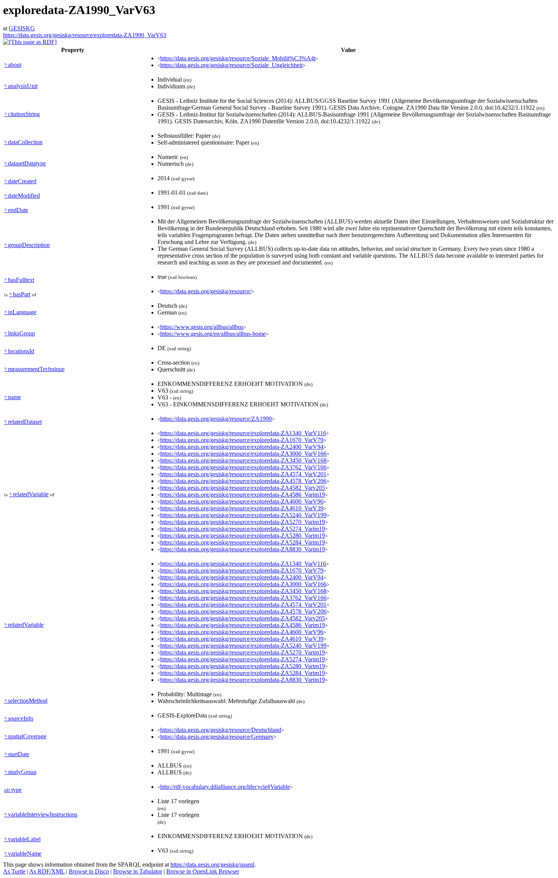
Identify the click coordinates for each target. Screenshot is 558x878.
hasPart (19, 294)
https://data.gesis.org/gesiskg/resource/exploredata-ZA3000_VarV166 (243, 453)
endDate (16, 210)
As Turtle (14, 871)
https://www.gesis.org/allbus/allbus (201, 327)
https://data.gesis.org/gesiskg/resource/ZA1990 (216, 418)
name (12, 397)
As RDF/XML (47, 871)
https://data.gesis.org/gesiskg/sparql (212, 864)
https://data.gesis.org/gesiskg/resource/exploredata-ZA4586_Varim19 (242, 494)
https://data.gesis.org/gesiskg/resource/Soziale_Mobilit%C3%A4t (237, 58)
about (12, 64)
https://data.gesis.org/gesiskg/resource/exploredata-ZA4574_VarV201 (243, 474)
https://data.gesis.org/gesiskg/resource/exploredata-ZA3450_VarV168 (243, 460)
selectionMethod (25, 700)
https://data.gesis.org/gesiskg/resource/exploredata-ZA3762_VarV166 (243, 467)
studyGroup (20, 772)
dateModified (22, 195)
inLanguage (20, 312)
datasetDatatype (25, 163)
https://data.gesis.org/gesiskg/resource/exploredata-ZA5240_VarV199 (243, 515)
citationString (22, 114)
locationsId (19, 351)
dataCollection (23, 142)
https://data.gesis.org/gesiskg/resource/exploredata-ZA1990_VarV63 (84, 35)
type (13, 790)
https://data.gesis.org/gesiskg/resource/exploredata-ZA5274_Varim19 (242, 529)
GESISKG (22, 28)
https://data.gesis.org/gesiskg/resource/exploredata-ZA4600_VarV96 (241, 501)
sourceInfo (18, 718)
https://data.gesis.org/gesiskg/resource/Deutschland (220, 730)
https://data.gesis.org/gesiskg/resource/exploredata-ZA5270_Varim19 (242, 522)
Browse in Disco (89, 871)
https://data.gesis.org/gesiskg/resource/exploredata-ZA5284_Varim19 (242, 542)
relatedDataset (23, 422)
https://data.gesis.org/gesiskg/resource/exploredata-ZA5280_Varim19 (242, 535)
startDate (16, 754)
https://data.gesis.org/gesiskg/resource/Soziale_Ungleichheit (231, 65)
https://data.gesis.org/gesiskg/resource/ (205, 291)
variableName (22, 853)
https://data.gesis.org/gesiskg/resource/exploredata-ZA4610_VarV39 (241, 508)
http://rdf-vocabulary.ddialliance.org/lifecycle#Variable (225, 787)
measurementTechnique (34, 369)
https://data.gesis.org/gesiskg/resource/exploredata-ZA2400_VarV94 (241, 447)
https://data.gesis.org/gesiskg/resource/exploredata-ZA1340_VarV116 (243, 433)
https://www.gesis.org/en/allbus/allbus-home (213, 333)
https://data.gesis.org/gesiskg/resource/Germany (217, 736)
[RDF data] (30, 42)
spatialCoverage (25, 736)
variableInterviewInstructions (40, 814)
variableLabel (22, 839)
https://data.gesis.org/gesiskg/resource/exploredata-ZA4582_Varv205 (242, 488)
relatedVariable (29, 494)
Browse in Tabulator (137, 871)
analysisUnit (21, 86)
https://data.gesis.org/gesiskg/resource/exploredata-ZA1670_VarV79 (241, 440)
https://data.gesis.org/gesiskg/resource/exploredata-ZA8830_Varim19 (242, 549)
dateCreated (20, 181)
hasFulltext (19, 280)
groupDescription (27, 245)
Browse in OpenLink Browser (202, 871)
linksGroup (19, 333)
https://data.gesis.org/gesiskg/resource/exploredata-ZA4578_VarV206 (243, 481)
